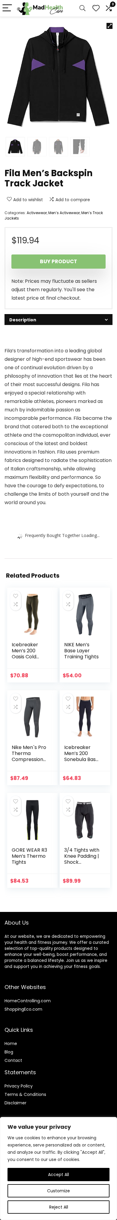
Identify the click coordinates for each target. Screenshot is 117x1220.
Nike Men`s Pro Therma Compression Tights (29, 756)
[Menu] (7, 8)
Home (10, 1044)
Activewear (37, 212)
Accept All (58, 1175)
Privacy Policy (18, 1086)
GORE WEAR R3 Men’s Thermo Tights (29, 856)
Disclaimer (15, 1103)
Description (22, 320)
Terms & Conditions (25, 1094)
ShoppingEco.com (23, 1009)
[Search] (82, 8)
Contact (13, 1060)
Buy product (58, 261)
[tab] (58, 319)
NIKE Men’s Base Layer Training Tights (81, 650)
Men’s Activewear (64, 212)
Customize (58, 1191)
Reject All (58, 1207)
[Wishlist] (96, 8)
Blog (8, 1052)
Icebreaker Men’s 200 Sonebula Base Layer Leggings (81, 756)
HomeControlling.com (27, 1001)
